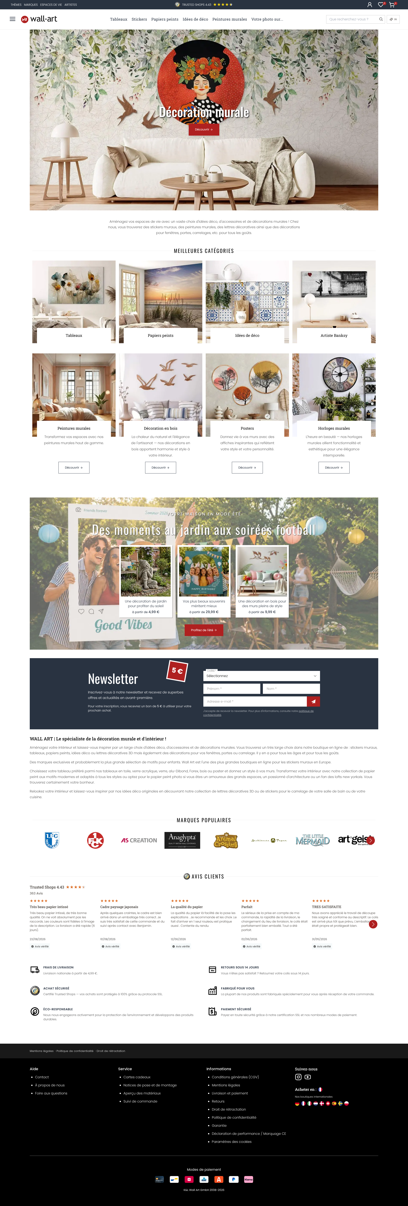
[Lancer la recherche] (381, 19)
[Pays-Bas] (315, 1103)
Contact (42, 1077)
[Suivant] (370, 840)
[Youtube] (307, 1077)
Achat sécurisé (56, 988)
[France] (303, 1103)
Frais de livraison (58, 967)
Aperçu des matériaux (142, 1093)
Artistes (71, 5)
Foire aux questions (51, 1093)
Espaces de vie (51, 5)
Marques (31, 5)
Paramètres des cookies (232, 1141)
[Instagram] (298, 1077)
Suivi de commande (140, 1101)
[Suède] (340, 1103)
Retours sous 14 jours (240, 967)
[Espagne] (334, 1103)
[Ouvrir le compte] (369, 5)
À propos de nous (50, 1085)
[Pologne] (346, 1103)
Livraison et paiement (230, 1093)
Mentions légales (42, 1051)
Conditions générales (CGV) (235, 1077)
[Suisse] (328, 1103)
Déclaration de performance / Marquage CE (249, 1133)
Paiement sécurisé (236, 1009)
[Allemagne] (297, 1103)
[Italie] (309, 1103)
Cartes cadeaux (136, 1077)
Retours (218, 1101)
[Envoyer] (313, 701)
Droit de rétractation (111, 1051)
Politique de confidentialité (75, 1051)
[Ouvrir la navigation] (12, 19)
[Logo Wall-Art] (39, 19)
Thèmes (16, 5)
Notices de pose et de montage (150, 1085)
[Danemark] (322, 1103)
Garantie (219, 1125)
